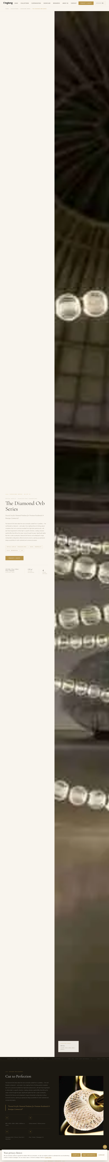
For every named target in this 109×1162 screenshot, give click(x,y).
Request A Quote (14, 558)
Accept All (76, 1155)
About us (65, 3)
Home (16, 3)
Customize (101, 1155)
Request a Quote (86, 3)
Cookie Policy (48, 1157)
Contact (73, 3)
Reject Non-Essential (89, 1155)
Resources (56, 3)
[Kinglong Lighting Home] (8, 3)
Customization (36, 3)
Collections (25, 3)
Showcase (47, 3)
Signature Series (25, 8)
